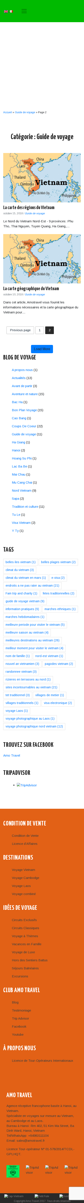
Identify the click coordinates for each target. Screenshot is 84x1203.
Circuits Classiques (25, 928)
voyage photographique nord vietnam (34, 726)
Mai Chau (18, 474)
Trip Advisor (20, 1018)
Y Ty (15, 530)
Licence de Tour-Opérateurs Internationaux (42, 1060)
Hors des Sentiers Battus (30, 960)
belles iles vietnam (21, 562)
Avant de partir (22, 386)
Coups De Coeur (24, 426)
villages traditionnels (22, 703)
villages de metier (49, 695)
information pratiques (22, 609)
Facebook (19, 1026)
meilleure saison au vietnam (27, 632)
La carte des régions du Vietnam (28, 207)
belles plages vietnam (58, 562)
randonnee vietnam (21, 671)
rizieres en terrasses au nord (28, 679)
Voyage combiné (24, 894)
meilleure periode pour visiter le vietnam (35, 624)
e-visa (58, 577)
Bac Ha (17, 402)
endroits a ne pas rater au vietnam (32, 585)
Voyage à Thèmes (25, 936)
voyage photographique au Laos (30, 718)
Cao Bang (19, 418)
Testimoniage (21, 1010)
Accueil (7, 112)
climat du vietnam (20, 570)
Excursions (20, 976)
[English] (6, 11)
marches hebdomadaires (25, 617)
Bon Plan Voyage (24, 410)
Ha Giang (18, 442)
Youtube (17, 1034)
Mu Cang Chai (22, 482)
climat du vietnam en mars (26, 577)
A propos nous (22, 370)
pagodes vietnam (59, 664)
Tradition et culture (25, 506)
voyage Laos (17, 710)
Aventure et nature (25, 394)
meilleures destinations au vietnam (32, 640)
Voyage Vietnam (23, 870)
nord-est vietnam (49, 656)
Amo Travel (55, 11)
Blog (15, 1002)
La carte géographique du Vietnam (31, 288)
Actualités (19, 378)
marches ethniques (60, 609)
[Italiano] (11, 11)
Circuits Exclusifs (24, 920)
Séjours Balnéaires (25, 968)
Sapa (15, 498)
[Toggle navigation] (24, 11)
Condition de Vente (25, 835)
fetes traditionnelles (58, 593)
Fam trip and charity (21, 593)
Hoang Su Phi (22, 458)
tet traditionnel (18, 695)
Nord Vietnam (21, 490)
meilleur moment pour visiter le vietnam (34, 648)
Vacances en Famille (26, 944)
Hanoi (16, 450)
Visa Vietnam (21, 522)
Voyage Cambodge (25, 878)
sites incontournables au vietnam (31, 687)
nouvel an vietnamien (22, 664)
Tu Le (16, 514)
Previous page (20, 330)
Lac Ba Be (19, 466)
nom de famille (18, 656)
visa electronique (58, 703)
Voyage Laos (21, 886)
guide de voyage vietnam (25, 601)
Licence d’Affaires (24, 843)
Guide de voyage (25, 112)
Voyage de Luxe (23, 952)
